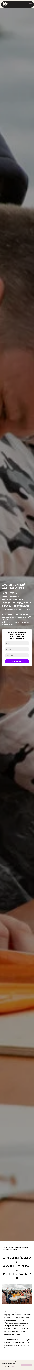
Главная (4, 1247)
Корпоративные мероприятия (18, 1247)
